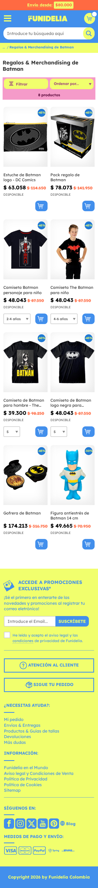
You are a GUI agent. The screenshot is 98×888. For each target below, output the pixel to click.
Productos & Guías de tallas (31, 731)
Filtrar (21, 84)
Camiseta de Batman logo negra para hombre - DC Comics (70, 403)
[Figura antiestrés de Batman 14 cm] (72, 475)
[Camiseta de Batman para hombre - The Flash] (25, 362)
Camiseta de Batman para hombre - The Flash (23, 403)
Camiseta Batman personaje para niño (22, 290)
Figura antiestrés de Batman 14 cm (69, 516)
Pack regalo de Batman (65, 177)
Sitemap (12, 790)
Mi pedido (14, 719)
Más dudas (15, 742)
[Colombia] (9, 824)
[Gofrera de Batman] (25, 475)
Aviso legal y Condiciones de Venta (38, 773)
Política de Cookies (23, 784)
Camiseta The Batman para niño (71, 290)
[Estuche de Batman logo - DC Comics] (25, 137)
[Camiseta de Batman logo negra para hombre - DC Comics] (72, 362)
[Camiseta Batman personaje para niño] (25, 249)
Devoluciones (17, 736)
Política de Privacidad (25, 778)
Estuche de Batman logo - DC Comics (22, 177)
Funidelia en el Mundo (26, 767)
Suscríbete (72, 621)
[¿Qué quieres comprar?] (7, 18)
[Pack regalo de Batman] (72, 137)
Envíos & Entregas (22, 725)
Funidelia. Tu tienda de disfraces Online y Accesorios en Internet (47, 18)
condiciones (23, 640)
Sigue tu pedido (52, 684)
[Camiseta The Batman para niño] (72, 249)
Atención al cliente (53, 665)
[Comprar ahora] (41, 206)
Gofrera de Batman (22, 513)
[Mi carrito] (89, 18)
